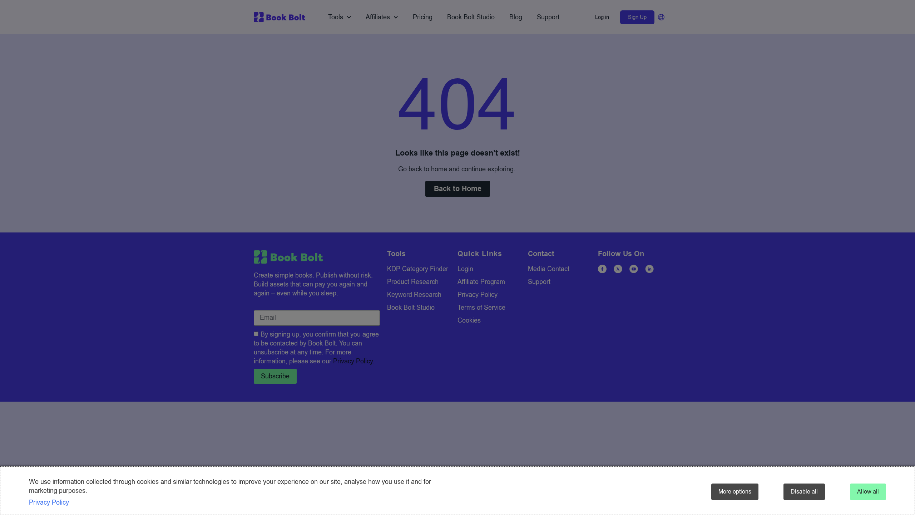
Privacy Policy (49, 502)
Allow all (868, 492)
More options (734, 492)
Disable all (804, 492)
